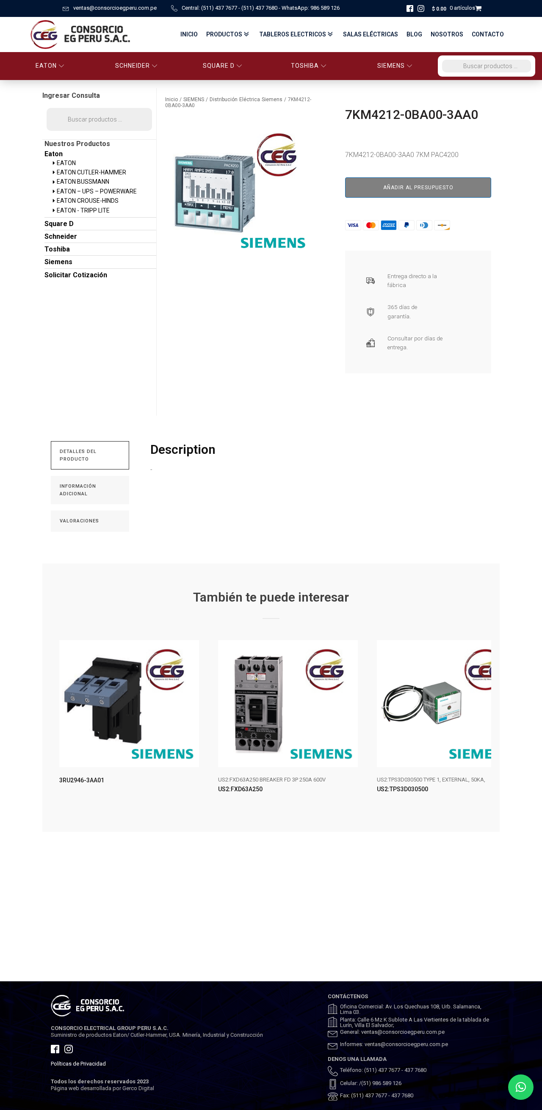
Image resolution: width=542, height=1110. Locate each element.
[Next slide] (484, 723)
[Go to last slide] (57, 723)
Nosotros (447, 34)
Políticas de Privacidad (78, 1063)
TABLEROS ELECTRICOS (292, 34)
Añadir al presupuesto (418, 188)
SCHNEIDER (132, 65)
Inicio (189, 34)
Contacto (488, 34)
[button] (521, 1087)
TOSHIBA (305, 65)
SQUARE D (219, 65)
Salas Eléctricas (370, 34)
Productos (224, 34)
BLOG (414, 34)
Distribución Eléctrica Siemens (246, 99)
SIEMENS (391, 65)
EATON (46, 65)
